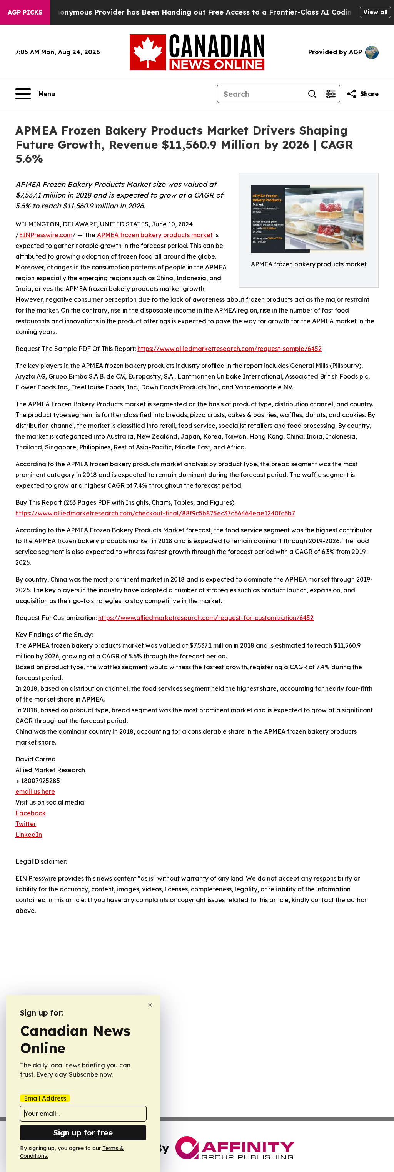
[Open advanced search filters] (330, 94)
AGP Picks (25, 12)
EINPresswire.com (45, 235)
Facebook (30, 813)
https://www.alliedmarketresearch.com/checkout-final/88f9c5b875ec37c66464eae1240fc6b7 (155, 513)
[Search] (312, 94)
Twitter (25, 824)
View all (375, 12)
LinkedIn (28, 834)
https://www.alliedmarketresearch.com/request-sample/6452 (229, 348)
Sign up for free (83, 1132)
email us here (35, 791)
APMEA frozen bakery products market (155, 235)
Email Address (45, 1098)
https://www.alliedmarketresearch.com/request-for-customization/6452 (206, 618)
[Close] (150, 1005)
